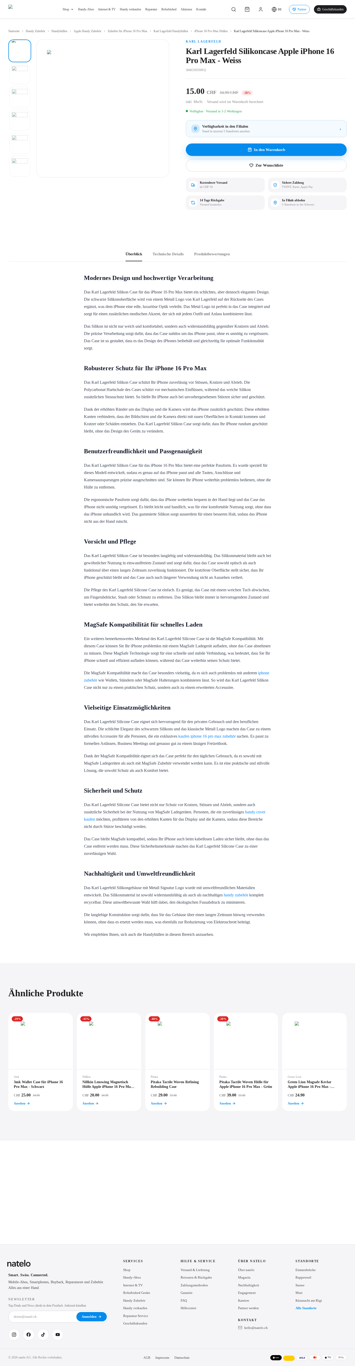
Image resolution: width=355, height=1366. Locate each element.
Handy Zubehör (35, 31)
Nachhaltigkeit (248, 1285)
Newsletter (21, 1299)
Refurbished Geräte (136, 1293)
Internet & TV (107, 9)
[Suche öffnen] (233, 9)
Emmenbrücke (305, 1270)
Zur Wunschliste (269, 165)
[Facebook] (28, 1334)
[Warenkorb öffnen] (247, 9)
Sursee (300, 1285)
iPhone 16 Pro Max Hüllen (211, 31)
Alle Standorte (306, 1308)
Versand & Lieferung (195, 1270)
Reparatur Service (135, 1316)
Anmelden (89, 1317)
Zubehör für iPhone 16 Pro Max (127, 31)
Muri (299, 1293)
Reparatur (151, 9)
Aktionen (186, 9)
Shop (66, 9)
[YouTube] (57, 1334)
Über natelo (246, 1270)
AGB (146, 1358)
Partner (302, 9)
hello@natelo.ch (256, 1328)
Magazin (244, 1277)
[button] (276, 9)
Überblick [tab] (134, 254)
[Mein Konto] (260, 9)
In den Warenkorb (269, 150)
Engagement (247, 1293)
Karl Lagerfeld (203, 41)
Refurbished (168, 9)
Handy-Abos (86, 9)
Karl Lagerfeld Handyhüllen (171, 31)
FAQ (184, 1300)
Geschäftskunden (333, 9)
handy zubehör (236, 895)
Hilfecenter (188, 1308)
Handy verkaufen (130, 9)
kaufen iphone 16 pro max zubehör (207, 736)
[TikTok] (43, 1334)
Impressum (162, 1358)
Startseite (13, 31)
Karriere (243, 1300)
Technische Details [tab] (168, 254)
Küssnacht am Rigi (308, 1300)
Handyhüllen (59, 31)
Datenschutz (181, 1358)
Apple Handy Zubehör (87, 31)
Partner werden (248, 1308)
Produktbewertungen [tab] (212, 254)
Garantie (187, 1293)
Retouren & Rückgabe (196, 1277)
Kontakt (201, 9)
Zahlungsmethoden (194, 1285)
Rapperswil (303, 1277)
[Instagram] (14, 1334)
